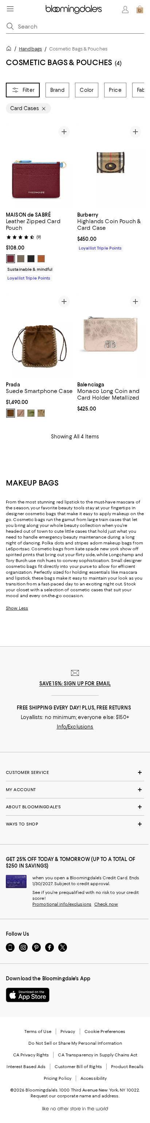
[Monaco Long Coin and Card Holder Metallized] (110, 335)
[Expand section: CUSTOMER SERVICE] (75, 772)
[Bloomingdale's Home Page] (74, 9)
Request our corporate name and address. (75, 1095)
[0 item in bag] (139, 9)
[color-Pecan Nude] (41, 258)
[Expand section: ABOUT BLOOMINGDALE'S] (75, 806)
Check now (106, 904)
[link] (39, 245)
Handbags (30, 49)
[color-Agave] (31, 413)
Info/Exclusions (75, 727)
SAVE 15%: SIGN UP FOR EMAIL (75, 683)
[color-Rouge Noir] (31, 258)
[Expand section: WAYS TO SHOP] (75, 824)
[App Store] (28, 995)
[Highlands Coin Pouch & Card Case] (110, 165)
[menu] (10, 8)
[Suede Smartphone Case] (39, 335)
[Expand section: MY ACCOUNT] (75, 789)
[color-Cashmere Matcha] (20, 258)
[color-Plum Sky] (10, 258)
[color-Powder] (20, 413)
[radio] (10, 258)
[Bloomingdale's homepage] (10, 49)
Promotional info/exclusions (61, 904)
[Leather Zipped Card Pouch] (39, 165)
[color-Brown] (10, 413)
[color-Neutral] (41, 413)
